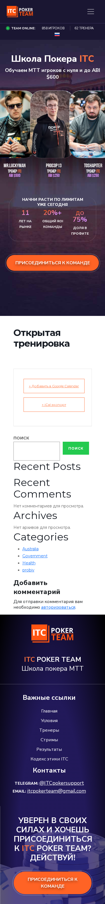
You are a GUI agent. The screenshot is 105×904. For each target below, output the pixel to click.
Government (35, 555)
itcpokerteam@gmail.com (56, 791)
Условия (49, 721)
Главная (49, 711)
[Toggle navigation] (90, 11)
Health (29, 563)
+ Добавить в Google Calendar (54, 386)
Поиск (21, 438)
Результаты (49, 749)
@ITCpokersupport (61, 783)
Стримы (49, 740)
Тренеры (49, 730)
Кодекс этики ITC (49, 759)
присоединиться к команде (52, 263)
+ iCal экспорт (54, 404)
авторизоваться (58, 607)
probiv (28, 570)
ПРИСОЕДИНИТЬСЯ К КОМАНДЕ (53, 882)
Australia (30, 548)
